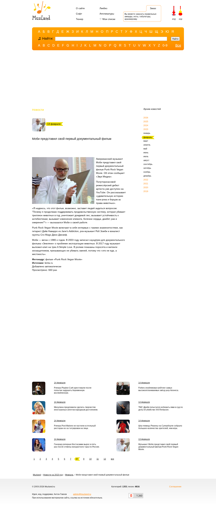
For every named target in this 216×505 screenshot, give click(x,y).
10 (90, 459)
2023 (145, 129)
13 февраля (144, 439)
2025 (145, 121)
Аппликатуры (107, 13)
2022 (145, 180)
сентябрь (147, 164)
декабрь (147, 176)
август (146, 160)
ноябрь (146, 172)
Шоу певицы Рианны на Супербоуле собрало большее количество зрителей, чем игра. (160, 427)
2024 (145, 125)
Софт (79, 13)
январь (146, 133)
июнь (145, 152)
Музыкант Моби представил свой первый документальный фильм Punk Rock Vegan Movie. (158, 447)
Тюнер (79, 19)
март (145, 141)
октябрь (147, 168)
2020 (145, 187)
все (112, 459)
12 (105, 459)
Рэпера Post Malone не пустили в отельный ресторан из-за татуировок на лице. (75, 427)
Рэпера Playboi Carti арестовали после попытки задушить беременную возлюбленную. (72, 390)
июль (145, 156)
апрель (146, 145)
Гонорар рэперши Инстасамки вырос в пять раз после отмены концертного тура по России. (77, 445)
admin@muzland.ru (82, 494)
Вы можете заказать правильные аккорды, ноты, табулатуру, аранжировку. (140, 16)
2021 (145, 183)
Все (178, 45)
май (145, 149)
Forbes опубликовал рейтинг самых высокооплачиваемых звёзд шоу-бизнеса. (158, 389)
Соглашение (175, 486)
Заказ (153, 8)
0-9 (165, 45)
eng (174, 19)
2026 (145, 118)
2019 (145, 191)
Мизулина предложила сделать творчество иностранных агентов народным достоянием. (76, 408)
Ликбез (103, 8)
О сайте (80, 8)
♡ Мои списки (107, 19)
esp (180, 19)
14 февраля (59, 383)
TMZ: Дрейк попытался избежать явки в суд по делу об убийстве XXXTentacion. (160, 408)
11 (98, 459)
